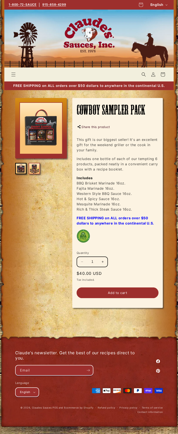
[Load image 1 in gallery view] (20, 168)
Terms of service (152, 407)
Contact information (150, 412)
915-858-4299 (54, 4)
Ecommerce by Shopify (79, 407)
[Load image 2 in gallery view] (34, 168)
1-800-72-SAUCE (22, 4)
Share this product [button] (95, 127)
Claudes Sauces (42, 407)
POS (55, 407)
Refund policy (106, 407)
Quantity (83, 253)
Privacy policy (128, 407)
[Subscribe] (88, 370)
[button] (13, 74)
